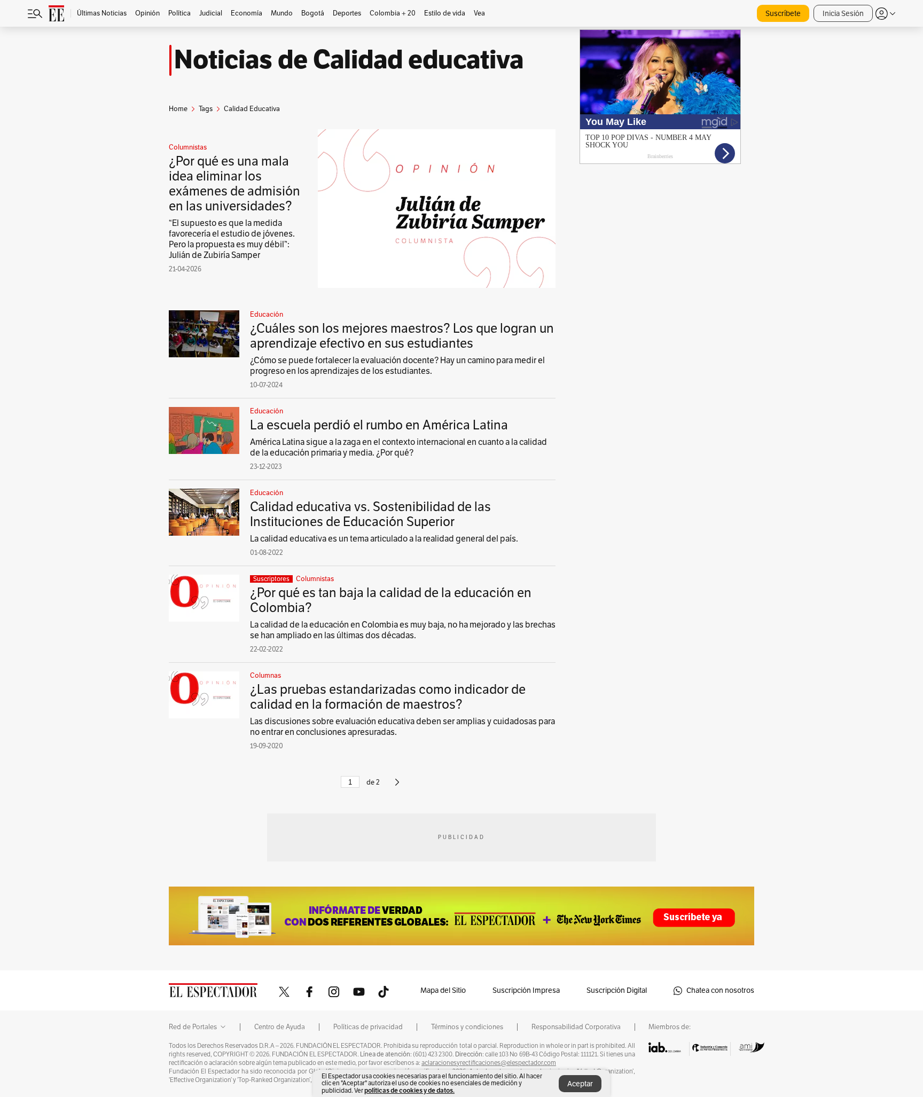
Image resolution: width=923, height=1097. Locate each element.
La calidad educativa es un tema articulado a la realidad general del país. (384, 539)
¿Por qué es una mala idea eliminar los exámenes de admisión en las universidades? (234, 183)
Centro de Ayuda (279, 1027)
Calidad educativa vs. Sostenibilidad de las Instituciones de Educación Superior (370, 514)
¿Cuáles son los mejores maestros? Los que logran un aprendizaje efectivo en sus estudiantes (402, 335)
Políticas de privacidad (368, 1027)
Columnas (265, 675)
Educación (266, 314)
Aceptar (580, 1083)
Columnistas (188, 147)
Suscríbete (783, 13)
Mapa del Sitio (443, 990)
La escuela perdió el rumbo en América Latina (379, 425)
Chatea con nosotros (720, 990)
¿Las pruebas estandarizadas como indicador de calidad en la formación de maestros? (388, 696)
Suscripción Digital (616, 990)
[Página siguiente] (397, 786)
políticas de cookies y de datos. (409, 1090)
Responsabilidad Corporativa (576, 1027)
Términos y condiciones (467, 1027)
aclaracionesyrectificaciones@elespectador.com (488, 1063)
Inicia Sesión (843, 13)
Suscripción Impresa (526, 990)
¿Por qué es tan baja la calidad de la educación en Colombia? (390, 600)
